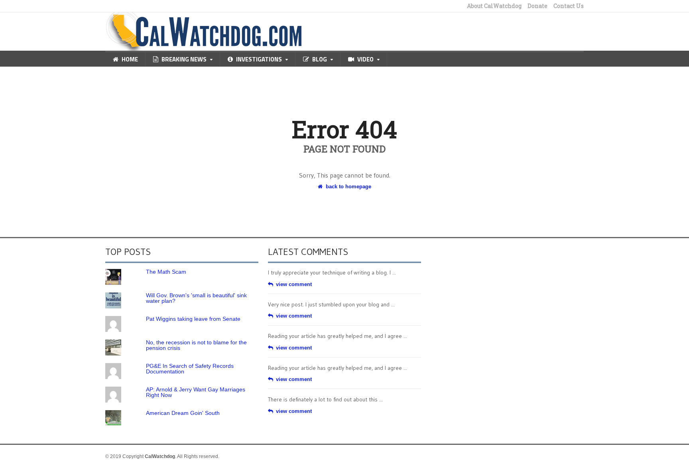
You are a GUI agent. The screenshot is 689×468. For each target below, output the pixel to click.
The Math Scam (166, 272)
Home (130, 59)
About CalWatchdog (494, 6)
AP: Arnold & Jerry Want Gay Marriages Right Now (195, 392)
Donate (537, 6)
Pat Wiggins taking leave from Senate (193, 319)
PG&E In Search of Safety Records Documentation (190, 369)
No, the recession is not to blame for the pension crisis (196, 345)
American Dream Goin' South (183, 413)
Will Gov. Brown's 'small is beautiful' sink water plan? (196, 298)
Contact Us (568, 6)
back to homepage (348, 186)
